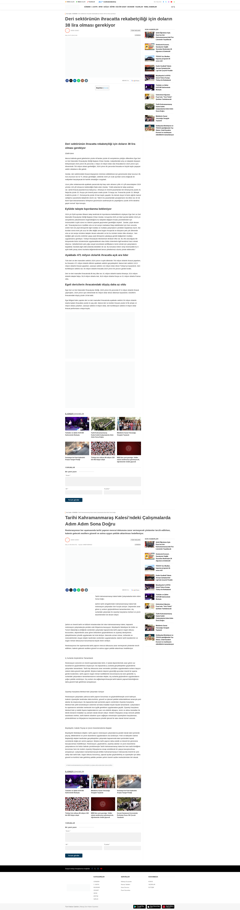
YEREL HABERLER (150, 7)
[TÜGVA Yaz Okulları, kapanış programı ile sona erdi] (149, 61)
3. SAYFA (95, 7)
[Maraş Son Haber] (72, 8)
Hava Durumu (125, 887)
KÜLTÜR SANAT (121, 7)
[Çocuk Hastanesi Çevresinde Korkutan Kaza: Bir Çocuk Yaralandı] (129, 804)
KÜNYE (150, 881)
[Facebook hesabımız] (163, 2)
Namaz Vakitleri (125, 884)
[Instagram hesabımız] (168, 2)
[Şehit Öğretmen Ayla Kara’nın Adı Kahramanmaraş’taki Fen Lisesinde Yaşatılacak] (149, 37)
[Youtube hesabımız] (171, 2)
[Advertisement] (79, 114)
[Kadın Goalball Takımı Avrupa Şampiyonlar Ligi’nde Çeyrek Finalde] (149, 71)
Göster (106, 88)
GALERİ (70, 2)
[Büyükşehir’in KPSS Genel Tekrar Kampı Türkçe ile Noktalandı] (149, 80)
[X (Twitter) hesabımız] (166, 2)
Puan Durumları (125, 890)
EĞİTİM (112, 7)
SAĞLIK (106, 7)
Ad (67, 489)
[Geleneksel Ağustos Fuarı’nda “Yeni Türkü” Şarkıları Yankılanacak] (149, 99)
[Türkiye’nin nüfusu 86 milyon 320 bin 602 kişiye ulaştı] (103, 448)
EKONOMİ (130, 7)
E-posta (107, 489)
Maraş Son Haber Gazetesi (89, 906)
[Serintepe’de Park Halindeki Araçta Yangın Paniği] (77, 448)
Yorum (68, 475)
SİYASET (96, 890)
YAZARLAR (139, 7)
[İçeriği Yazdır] (86, 80)
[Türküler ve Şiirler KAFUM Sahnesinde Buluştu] (77, 423)
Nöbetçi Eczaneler (126, 881)
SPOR (101, 7)
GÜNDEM (87, 7)
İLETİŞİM (151, 887)
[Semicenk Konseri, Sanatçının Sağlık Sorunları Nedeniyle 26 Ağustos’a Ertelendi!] (149, 49)
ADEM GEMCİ (75, 30)
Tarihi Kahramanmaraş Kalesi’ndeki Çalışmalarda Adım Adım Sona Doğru (89, 765)
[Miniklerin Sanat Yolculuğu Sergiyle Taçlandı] (129, 423)
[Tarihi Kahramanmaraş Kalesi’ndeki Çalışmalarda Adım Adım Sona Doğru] (103, 423)
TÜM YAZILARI (135, 30)
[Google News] (135, 80)
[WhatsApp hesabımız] (174, 2)
